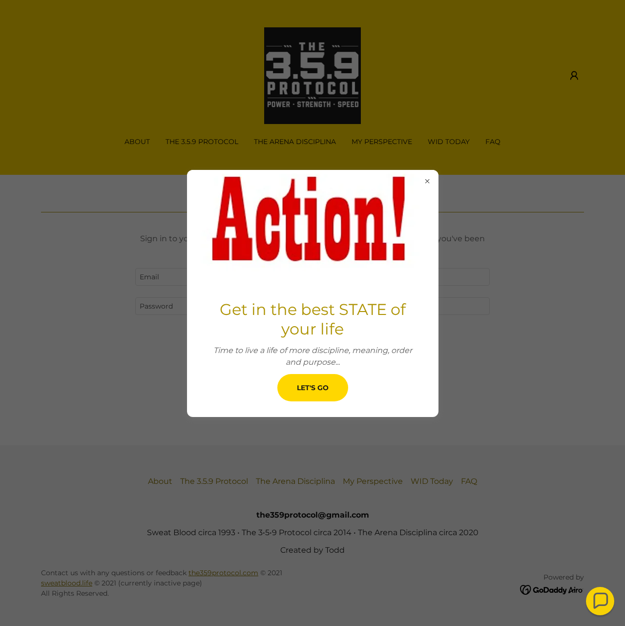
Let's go (313, 387)
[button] (600, 601)
